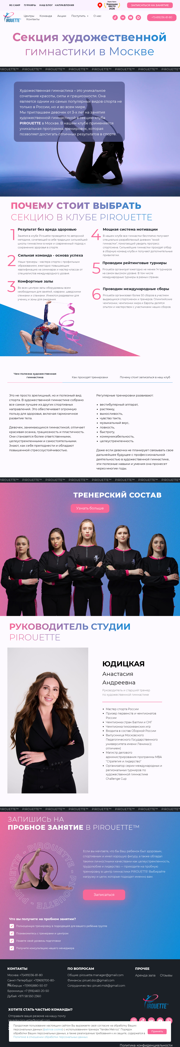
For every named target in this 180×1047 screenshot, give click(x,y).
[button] (150, 5)
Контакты (33, 19)
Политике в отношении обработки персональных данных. (50, 1037)
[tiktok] (115, 17)
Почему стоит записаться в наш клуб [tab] (145, 377)
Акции (61, 16)
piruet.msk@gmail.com (108, 985)
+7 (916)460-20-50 (36, 991)
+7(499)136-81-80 (31, 975)
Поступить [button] (78, 16)
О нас (97, 16)
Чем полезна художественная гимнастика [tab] (35, 375)
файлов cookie (53, 1029)
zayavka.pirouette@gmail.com (29, 1020)
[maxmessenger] (138, 17)
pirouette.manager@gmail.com (101, 975)
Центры (29, 16)
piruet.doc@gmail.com (98, 980)
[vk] (123, 17)
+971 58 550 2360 (29, 996)
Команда (46, 16)
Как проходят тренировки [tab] (90, 377)
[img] (168, 1020)
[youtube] (130, 17)
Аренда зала (145, 975)
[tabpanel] (90, 432)
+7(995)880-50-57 (35, 985)
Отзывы (166, 975)
